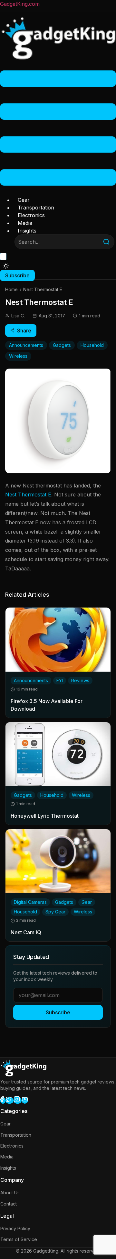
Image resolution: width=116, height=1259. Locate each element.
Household (92, 345)
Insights (27, 230)
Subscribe (58, 1012)
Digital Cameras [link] (30, 902)
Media (25, 223)
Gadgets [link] (23, 795)
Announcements (26, 345)
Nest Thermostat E (28, 494)
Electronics (31, 215)
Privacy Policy (15, 1228)
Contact (8, 1203)
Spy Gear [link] (55, 911)
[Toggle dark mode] (6, 266)
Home (11, 289)
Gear (24, 200)
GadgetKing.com (20, 4)
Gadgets (62, 345)
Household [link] (51, 795)
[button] (58, 129)
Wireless (18, 356)
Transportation (36, 207)
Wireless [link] (81, 795)
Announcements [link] (31, 680)
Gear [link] (87, 902)
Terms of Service (18, 1239)
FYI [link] (59, 680)
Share (24, 330)
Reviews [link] (80, 680)
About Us (10, 1192)
